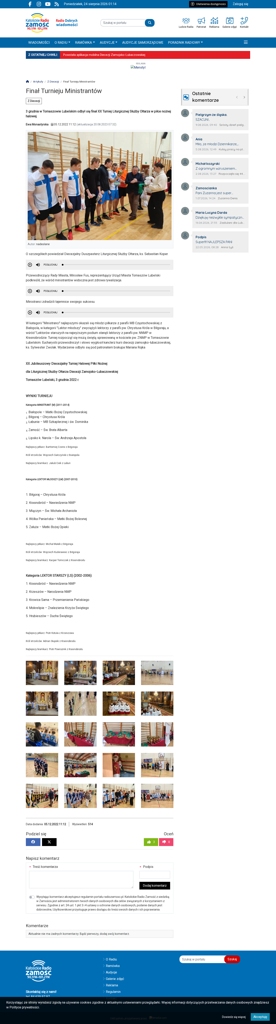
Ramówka (113, 966)
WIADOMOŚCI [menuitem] (39, 42)
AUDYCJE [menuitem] (107, 42)
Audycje (111, 972)
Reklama (112, 985)
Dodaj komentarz (155, 885)
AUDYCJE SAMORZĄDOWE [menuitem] (142, 42)
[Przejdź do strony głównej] (51, 23)
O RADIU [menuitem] (61, 42)
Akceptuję (260, 1017)
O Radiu (111, 959)
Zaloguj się (240, 4)
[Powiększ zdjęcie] (42, 673)
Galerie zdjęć (115, 979)
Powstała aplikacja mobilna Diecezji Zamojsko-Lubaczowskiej (104, 55)
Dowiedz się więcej (234, 1017)
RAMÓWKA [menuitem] (83, 42)
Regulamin (113, 992)
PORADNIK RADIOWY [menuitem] (184, 42)
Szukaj (232, 959)
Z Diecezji (34, 101)
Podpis (147, 867)
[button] (245, 43)
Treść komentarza (45, 867)
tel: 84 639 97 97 (38, 997)
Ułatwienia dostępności (211, 4)
